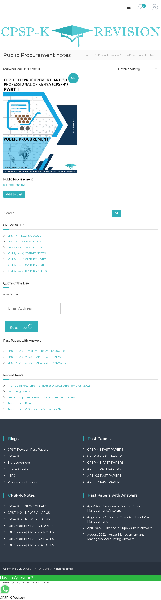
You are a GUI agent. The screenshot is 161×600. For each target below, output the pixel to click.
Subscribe (19, 328)
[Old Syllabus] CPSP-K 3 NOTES (26, 265)
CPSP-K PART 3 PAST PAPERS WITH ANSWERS (36, 362)
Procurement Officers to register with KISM (34, 409)
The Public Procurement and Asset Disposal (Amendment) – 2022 (48, 385)
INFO (12, 476)
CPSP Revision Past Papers (28, 450)
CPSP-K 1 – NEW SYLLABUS (24, 235)
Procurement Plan (19, 403)
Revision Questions (19, 391)
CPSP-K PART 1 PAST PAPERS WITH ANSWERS (36, 351)
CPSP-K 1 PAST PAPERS (105, 450)
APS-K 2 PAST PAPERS (104, 476)
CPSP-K (13, 456)
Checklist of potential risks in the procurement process (41, 397)
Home (88, 54)
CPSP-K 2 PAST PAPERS (105, 456)
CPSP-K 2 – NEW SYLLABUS (24, 241)
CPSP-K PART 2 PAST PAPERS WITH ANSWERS (36, 356)
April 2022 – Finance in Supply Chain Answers (119, 528)
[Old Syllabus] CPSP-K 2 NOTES (26, 259)
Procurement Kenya (23, 482)
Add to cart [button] (14, 194)
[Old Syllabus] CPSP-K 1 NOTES (26, 253)
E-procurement (19, 463)
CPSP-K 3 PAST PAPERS (105, 463)
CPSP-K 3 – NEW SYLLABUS (24, 247)
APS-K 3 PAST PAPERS (104, 482)
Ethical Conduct (19, 469)
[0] (140, 7)
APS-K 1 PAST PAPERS (104, 469)
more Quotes (10, 294)
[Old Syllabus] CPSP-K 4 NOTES (27, 270)
